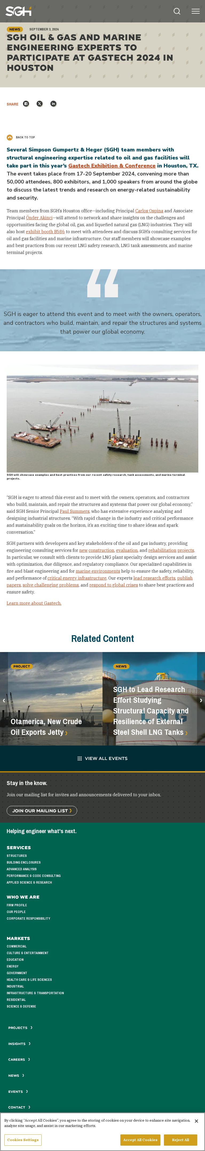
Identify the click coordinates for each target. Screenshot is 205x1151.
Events (16, 1092)
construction (101, 550)
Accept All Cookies (140, 1140)
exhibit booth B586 (45, 231)
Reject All (180, 1140)
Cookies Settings (23, 1140)
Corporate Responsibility (28, 919)
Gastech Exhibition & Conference (112, 165)
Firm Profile (17, 905)
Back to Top (25, 137)
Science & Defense (21, 1006)
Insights (17, 1044)
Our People (16, 912)
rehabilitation (162, 550)
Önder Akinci (39, 217)
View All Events (106, 758)
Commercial (17, 946)
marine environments (98, 571)
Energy (12, 966)
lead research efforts (154, 578)
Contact (17, 1107)
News (13, 1076)
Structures (17, 856)
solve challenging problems (51, 585)
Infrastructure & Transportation (35, 993)
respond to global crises (113, 585)
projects (186, 550)
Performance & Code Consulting (34, 876)
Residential (16, 1000)
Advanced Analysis (22, 869)
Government (17, 973)
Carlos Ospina (149, 210)
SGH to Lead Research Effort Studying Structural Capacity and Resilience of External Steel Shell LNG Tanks (151, 710)
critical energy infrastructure (77, 578)
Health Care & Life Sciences (29, 980)
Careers (17, 1060)
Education (15, 960)
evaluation (127, 550)
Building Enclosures (24, 862)
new (83, 550)
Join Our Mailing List (40, 810)
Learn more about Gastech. (34, 603)
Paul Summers (74, 511)
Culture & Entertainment (28, 953)
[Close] (196, 1121)
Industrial (15, 986)
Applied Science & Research (29, 882)
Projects (18, 1028)
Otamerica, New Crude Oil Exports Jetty (46, 726)
